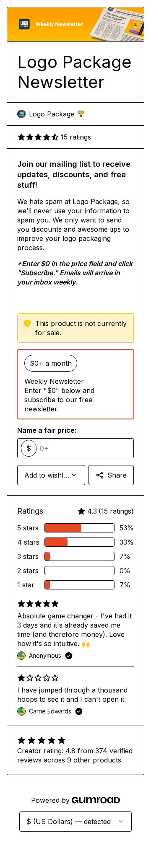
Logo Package (56, 114)
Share (117, 475)
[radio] (75, 384)
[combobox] (51, 475)
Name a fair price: (46, 430)
